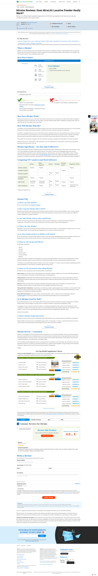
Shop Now (52, 370)
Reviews (23, 419)
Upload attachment (21, 484)
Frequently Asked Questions (21, 559)
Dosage (33, 43)
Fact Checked (30, 28)
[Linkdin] (71, 559)
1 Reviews (57, 23)
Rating (25, 41)
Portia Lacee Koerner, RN (31, 22)
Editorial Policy (23, 545)
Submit (42, 535)
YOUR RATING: (20, 465)
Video (62, 419)
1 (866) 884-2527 (27, 567)
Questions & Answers (36, 419)
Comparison (64, 41)
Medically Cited (21, 28)
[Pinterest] (66, 559)
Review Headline (21, 460)
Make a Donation (64, 553)
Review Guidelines (38, 490)
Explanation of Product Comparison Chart (49, 408)
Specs (69, 23)
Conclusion (39, 43)
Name (18, 468)
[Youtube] (64, 559)
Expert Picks (61, 1)
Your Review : (20, 472)
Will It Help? (49, 41)
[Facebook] (61, 559)
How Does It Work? (40, 41)
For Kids (27, 43)
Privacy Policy (48, 562)
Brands (46, 1)
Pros (29, 41)
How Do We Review (20, 556)
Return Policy (19, 560)
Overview (20, 41)
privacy (29, 540)
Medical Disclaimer (51, 558)
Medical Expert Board (20, 554)
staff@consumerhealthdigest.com (23, 566)
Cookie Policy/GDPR (20, 562)
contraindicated (21, 295)
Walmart (38, 205)
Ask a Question (55, 26)
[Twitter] (68, 559)
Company (75, 1)
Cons (32, 41)
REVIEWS (68, 1)
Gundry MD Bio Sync (45, 154)
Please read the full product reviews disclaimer (55, 413)
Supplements (53, 1)
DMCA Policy (29, 545)
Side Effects (75, 41)
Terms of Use (66, 493)
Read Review (57, 370)
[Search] (79, 2)
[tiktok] (73, 559)
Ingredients (57, 41)
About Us (18, 545)
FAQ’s (69, 41)
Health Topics (39, 1)
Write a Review (71, 26)
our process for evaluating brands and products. (59, 33)
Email (50, 468)
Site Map (18, 563)
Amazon (33, 205)
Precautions (21, 43)
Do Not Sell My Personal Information (46, 564)
